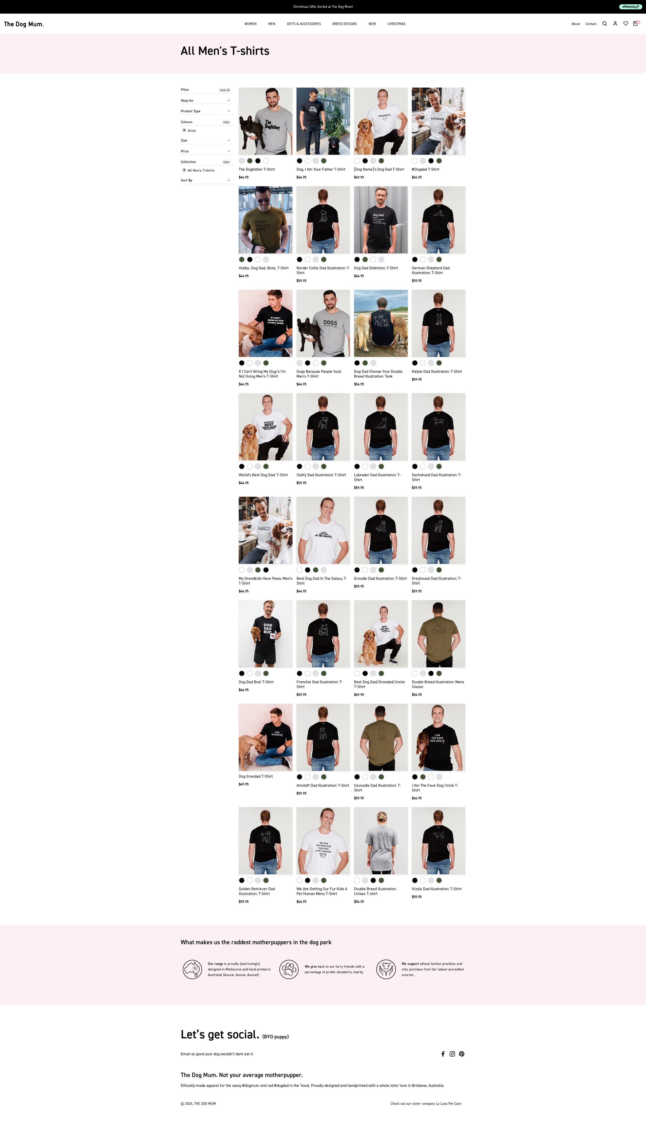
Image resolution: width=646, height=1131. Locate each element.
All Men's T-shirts (200, 170)
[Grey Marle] (242, 161)
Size (184, 140)
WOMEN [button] (251, 23)
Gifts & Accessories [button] (304, 23)
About (576, 23)
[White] (266, 161)
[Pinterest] (461, 1054)
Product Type (190, 111)
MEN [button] (271, 23)
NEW (372, 23)
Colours (187, 122)
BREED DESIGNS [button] (345, 23)
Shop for (187, 100)
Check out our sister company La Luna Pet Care (426, 1103)
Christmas (397, 23)
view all (225, 90)
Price (185, 151)
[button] (604, 23)
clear (226, 122)
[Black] (258, 161)
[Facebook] (443, 1054)
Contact (590, 23)
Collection (188, 162)
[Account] (615, 23)
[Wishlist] (626, 23)
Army (191, 130)
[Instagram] (452, 1054)
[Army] (250, 161)
